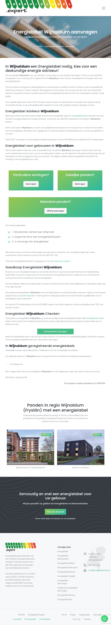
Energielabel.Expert (80, 116)
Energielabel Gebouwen (68, 567)
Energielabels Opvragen (55, 331)
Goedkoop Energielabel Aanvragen (67, 589)
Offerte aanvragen (55, 211)
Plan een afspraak (55, 512)
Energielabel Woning (66, 595)
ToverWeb (17, 619)
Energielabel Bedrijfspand (63, 557)
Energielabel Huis (65, 599)
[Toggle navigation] (104, 8)
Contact (87, 619)
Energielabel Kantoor (66, 572)
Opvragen (97, 615)
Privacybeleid (30, 619)
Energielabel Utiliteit (66, 563)
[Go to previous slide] (12, 448)
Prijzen (73, 615)
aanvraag (27, 296)
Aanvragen (31, 184)
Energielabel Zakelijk (66, 576)
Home (39, 46)
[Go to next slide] (99, 448)
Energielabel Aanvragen (63, 582)
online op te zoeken (62, 261)
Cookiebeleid (44, 619)
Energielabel (63, 551)
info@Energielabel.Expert (99, 570)
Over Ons (77, 619)
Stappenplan (84, 615)
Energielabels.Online (95, 318)
